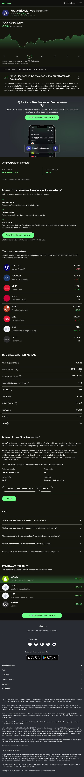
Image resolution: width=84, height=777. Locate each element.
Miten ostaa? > (40, 69)
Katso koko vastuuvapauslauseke (52, 741)
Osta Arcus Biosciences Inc (42, 118)
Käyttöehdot (17, 750)
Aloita (9, 499)
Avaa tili (4, 61)
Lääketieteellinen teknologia (20, 489)
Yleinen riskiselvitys (7, 750)
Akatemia (41, 240)
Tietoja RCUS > (25, 69)
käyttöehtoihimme (37, 741)
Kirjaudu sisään (69, 3)
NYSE (45, 489)
